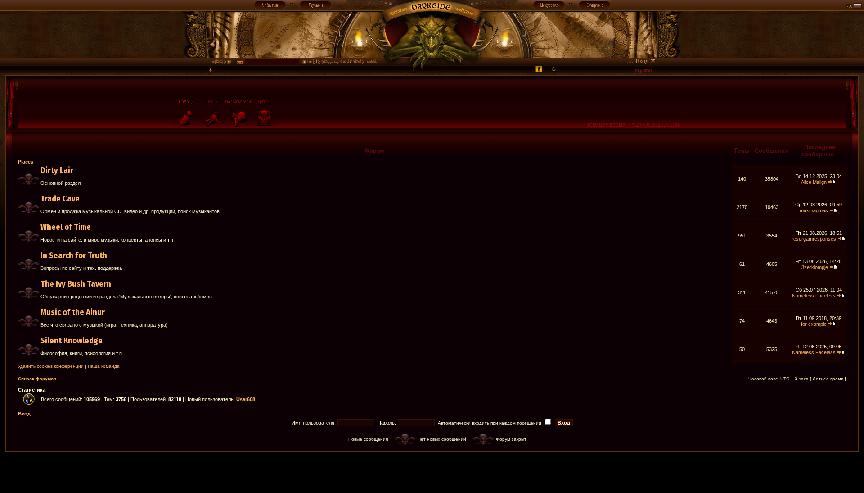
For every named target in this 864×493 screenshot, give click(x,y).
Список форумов (37, 378)
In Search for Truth (73, 255)
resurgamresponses (814, 239)
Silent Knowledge (71, 341)
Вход (24, 413)
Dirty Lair (56, 170)
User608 (245, 399)
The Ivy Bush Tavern (75, 284)
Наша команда (104, 366)
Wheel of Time (65, 227)
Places (25, 161)
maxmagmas (814, 210)
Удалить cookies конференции (51, 366)
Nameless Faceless (814, 295)
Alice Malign (814, 182)
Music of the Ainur (72, 312)
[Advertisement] (432, 472)
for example (814, 324)
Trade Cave (60, 199)
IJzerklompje (814, 267)
